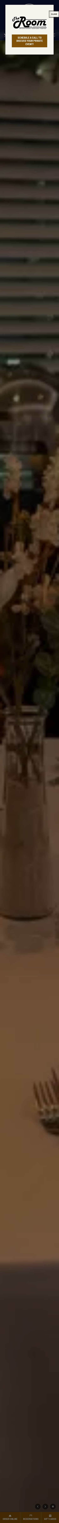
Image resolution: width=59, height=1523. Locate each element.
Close (54, 14)
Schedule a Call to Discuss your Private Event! (29, 41)
